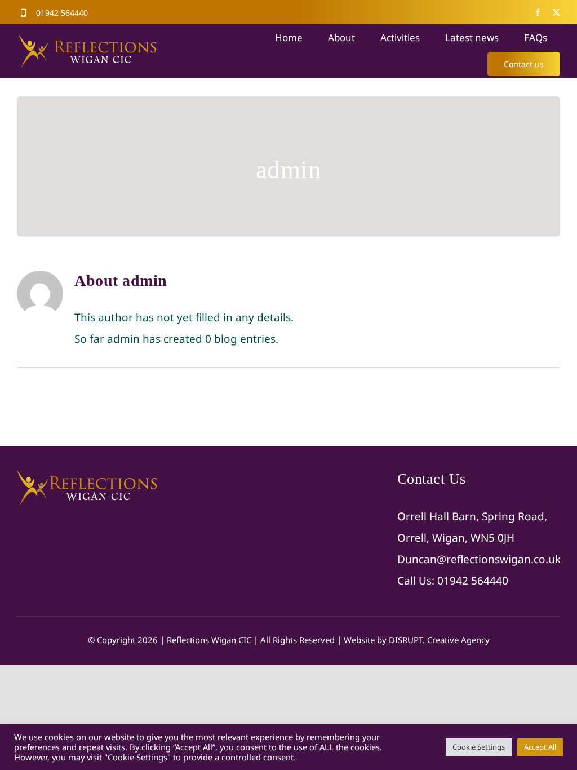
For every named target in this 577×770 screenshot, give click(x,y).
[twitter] (556, 12)
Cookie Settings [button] (478, 747)
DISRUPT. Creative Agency (439, 639)
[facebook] (538, 12)
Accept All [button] (540, 747)
